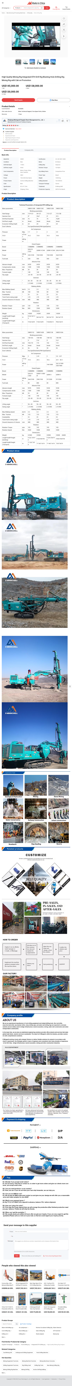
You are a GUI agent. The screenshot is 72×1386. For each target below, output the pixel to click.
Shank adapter (40, 1334)
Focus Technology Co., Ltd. (24, 1379)
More (3, 1373)
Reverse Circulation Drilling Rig (44, 1327)
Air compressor (23, 1327)
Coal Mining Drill (7, 1352)
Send (16, 1256)
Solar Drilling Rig (40, 1331)
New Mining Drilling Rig (53, 1365)
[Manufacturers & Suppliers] (36, 3)
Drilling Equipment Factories (10, 1365)
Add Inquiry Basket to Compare (36, 68)
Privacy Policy (62, 1379)
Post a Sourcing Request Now (52, 1256)
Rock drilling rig (23, 1331)
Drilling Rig (29, 13)
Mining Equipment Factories (10, 1361)
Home (3, 13)
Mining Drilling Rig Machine (10, 1369)
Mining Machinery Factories (47, 1361)
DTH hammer (56, 1331)
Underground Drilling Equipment (24, 1352)
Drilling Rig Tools (38, 1365)
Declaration (54, 1379)
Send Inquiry (18, 100)
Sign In (4, 142)
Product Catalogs (26, 1324)
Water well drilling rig (7, 1327)
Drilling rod (5, 1334)
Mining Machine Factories (29, 1361)
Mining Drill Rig (25, 1369)
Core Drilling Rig (6, 1331)
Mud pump (56, 1334)
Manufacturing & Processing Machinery (16, 13)
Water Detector (57, 1327)
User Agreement (46, 1379)
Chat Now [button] (55, 100)
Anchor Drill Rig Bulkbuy (39, 1369)
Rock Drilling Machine (42, 1352)
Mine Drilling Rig (38, 13)
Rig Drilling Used (26, 1365)
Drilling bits (22, 1334)
